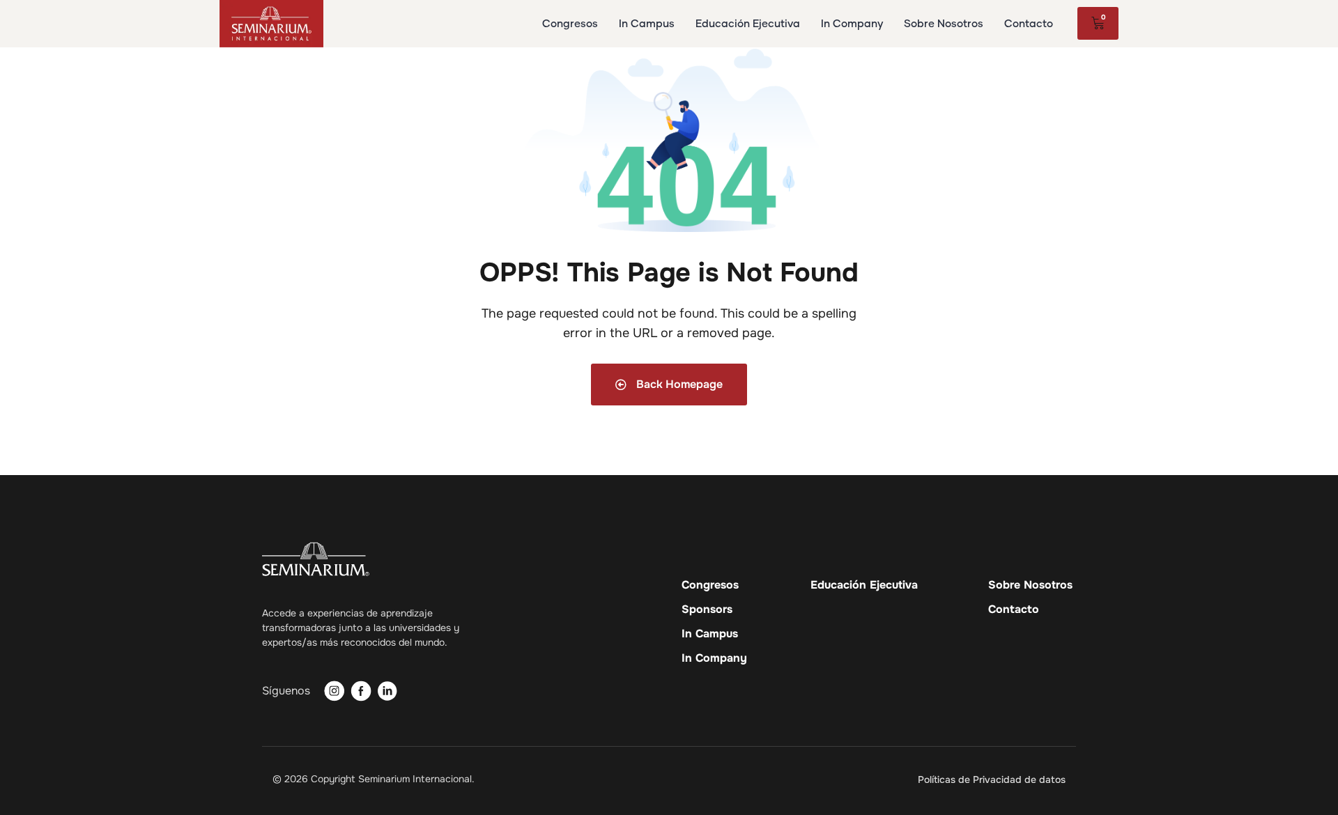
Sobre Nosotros (1030, 585)
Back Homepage (678, 384)
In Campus (710, 634)
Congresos (710, 585)
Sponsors (707, 609)
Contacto (1013, 609)
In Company (714, 658)
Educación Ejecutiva (864, 585)
